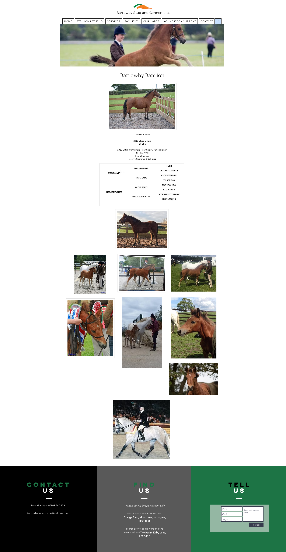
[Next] (219, 45)
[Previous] (64, 45)
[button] (141, 429)
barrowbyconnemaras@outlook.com (48, 513)
